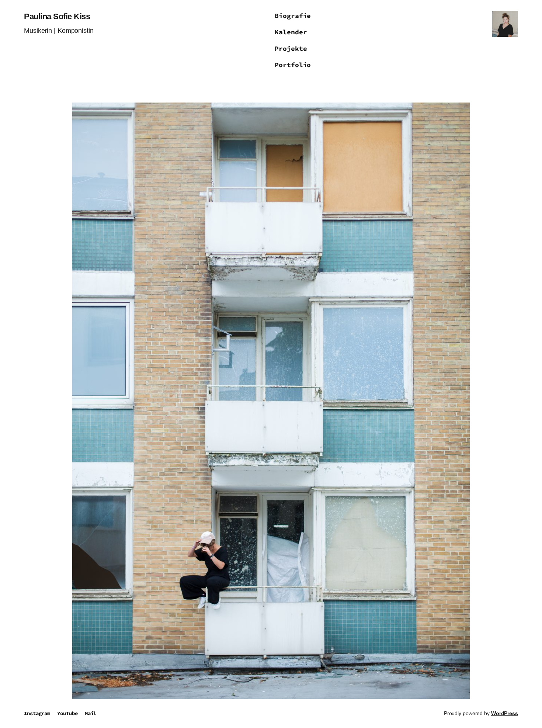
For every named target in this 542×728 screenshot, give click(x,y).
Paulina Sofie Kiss (57, 16)
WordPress (504, 713)
